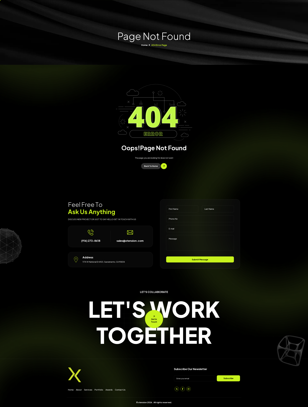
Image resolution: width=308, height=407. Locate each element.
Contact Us (120, 389)
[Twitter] (177, 389)
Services (88, 389)
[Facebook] (182, 389)
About (79, 389)
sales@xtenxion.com (130, 240)
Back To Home (151, 166)
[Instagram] (188, 389)
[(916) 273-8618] (91, 232)
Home (71, 389)
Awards (109, 389)
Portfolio (99, 389)
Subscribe (228, 378)
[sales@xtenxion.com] (130, 232)
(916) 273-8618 (90, 240)
